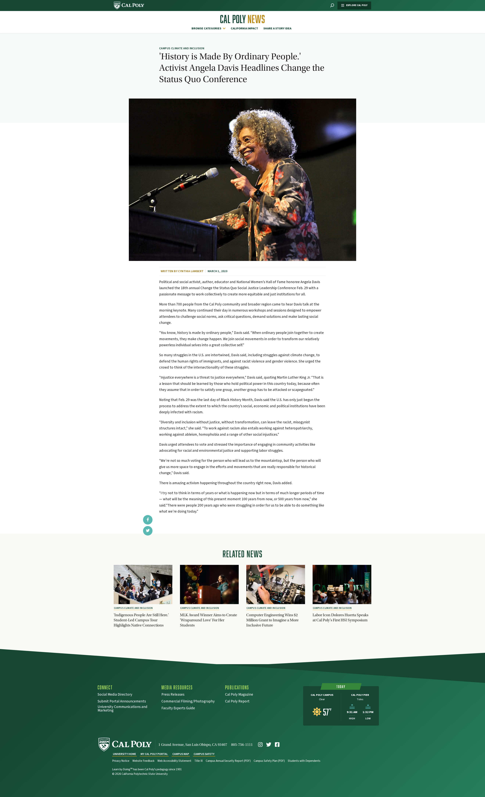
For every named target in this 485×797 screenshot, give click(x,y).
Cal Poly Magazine (239, 695)
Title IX (198, 760)
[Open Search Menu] (332, 5)
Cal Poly (242, 19)
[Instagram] (260, 744)
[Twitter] (268, 744)
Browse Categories (206, 28)
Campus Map (180, 754)
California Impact (244, 28)
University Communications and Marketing (122, 709)
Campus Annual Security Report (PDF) (228, 760)
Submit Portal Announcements (122, 702)
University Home (124, 754)
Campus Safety (204, 754)
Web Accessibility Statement (174, 760)
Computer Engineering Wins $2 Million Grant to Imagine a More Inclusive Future (272, 620)
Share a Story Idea (277, 28)
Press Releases (172, 695)
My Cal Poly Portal (154, 754)
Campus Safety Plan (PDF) (269, 760)
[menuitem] (209, 28)
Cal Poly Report (237, 702)
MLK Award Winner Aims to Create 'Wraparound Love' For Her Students (208, 620)
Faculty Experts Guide (178, 708)
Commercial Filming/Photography (188, 702)
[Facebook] (277, 744)
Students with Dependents (304, 760)
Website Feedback (143, 760)
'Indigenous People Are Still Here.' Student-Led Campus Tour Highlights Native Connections (141, 620)
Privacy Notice (120, 760)
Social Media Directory (115, 695)
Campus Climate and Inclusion (133, 608)
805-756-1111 (242, 744)
